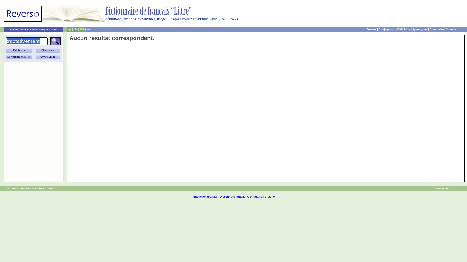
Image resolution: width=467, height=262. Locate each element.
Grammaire (437, 29)
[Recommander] (89, 29)
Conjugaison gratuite (261, 196)
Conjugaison (387, 29)
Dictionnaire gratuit (232, 196)
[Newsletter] (82, 29)
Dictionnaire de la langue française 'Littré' (33, 29)
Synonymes (419, 29)
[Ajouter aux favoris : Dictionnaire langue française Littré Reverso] (75, 29)
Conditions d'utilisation (19, 188)
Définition (403, 29)
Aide (39, 188)
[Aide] (70, 29)
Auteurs (371, 29)
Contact (451, 29)
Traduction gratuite (204, 196)
